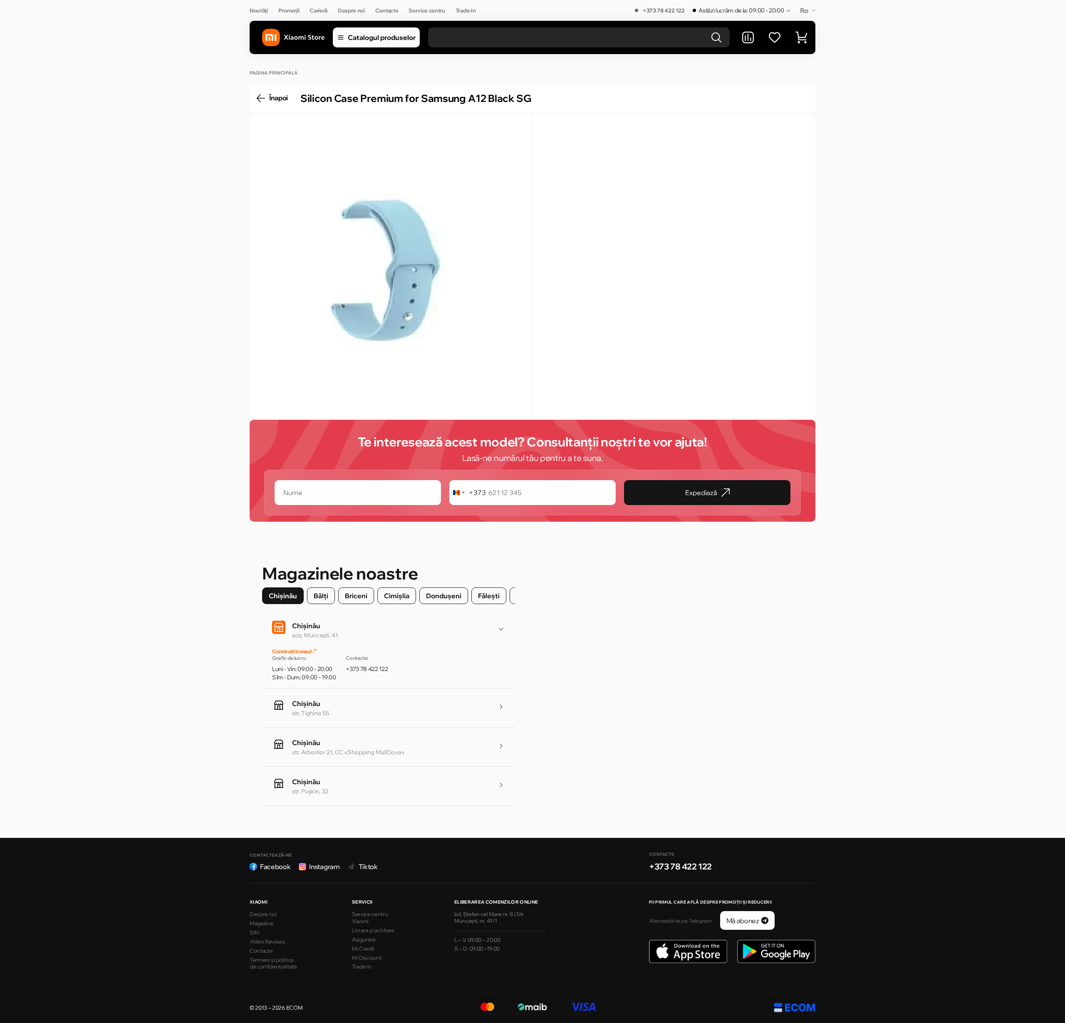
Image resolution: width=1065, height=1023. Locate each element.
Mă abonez (742, 920)
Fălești (489, 596)
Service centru (427, 10)
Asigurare (364, 939)
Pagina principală (273, 73)
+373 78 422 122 (663, 10)
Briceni (356, 596)
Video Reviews (267, 941)
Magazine (261, 923)
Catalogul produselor (382, 37)
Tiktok (368, 866)
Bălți (321, 596)
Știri (254, 932)
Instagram (324, 866)
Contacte (386, 10)
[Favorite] (774, 37)
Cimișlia (396, 596)
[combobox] (468, 493)
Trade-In (466, 10)
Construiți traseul (292, 651)
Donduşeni (443, 596)
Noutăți (259, 10)
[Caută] (716, 37)
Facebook (275, 866)
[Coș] (801, 37)
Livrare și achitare (373, 930)
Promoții (288, 10)
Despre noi (351, 10)
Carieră (318, 10)
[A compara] (748, 37)
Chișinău (283, 596)
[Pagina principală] (293, 38)
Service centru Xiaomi (370, 917)
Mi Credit (363, 948)
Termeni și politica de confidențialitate (273, 963)
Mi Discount (366, 957)
